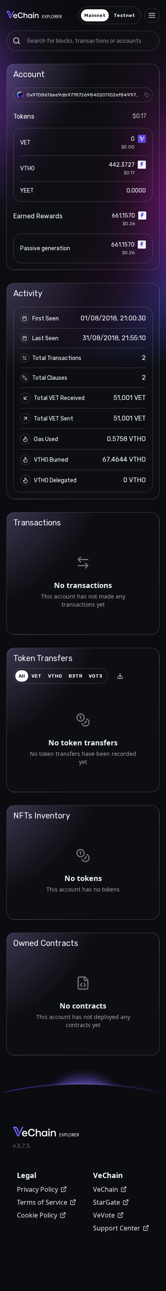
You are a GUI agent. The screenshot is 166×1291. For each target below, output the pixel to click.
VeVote (104, 1215)
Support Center (116, 1228)
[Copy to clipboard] (146, 94)
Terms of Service (42, 1202)
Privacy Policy (37, 1189)
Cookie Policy (37, 1215)
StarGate (106, 1202)
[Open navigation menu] (152, 15)
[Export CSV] (120, 676)
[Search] (16, 41)
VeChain (105, 1189)
